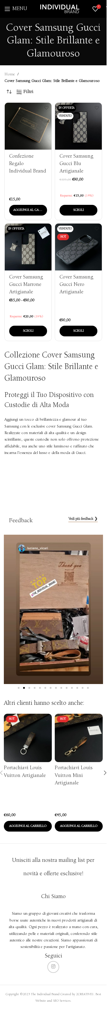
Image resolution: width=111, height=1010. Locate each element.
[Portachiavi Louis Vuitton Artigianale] (28, 738)
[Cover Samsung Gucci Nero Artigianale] (78, 247)
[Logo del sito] (59, 9)
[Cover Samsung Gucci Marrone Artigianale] (28, 247)
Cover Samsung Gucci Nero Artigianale (76, 285)
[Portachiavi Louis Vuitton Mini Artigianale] (79, 738)
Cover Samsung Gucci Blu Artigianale (76, 164)
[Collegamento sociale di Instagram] (53, 967)
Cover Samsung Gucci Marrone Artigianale (26, 285)
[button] (28, 210)
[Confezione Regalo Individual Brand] (28, 126)
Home (9, 74)
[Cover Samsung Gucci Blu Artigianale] (78, 126)
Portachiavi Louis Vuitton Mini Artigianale (73, 775)
